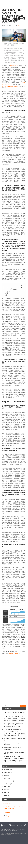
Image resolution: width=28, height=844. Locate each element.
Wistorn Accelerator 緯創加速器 (10, 86)
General (5, 778)
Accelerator (6, 769)
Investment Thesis (8, 781)
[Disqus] (14, 685)
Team (5, 792)
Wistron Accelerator (14, 653)
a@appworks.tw (7, 803)
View (18, 25)
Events (5, 775)
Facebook (5, 825)
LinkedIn (13, 825)
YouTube (20, 825)
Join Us (5, 786)
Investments (7, 784)
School (5, 789)
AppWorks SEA (7, 772)
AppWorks (7, 812)
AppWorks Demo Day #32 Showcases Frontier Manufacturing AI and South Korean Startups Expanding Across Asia (14, 724)
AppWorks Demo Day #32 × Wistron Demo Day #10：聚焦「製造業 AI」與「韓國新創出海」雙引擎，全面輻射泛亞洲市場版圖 (14, 718)
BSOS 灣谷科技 (14, 65)
